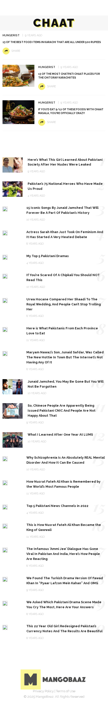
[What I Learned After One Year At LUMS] (13, 439)
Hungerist (11, 35)
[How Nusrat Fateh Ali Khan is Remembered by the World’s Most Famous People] (5, 482)
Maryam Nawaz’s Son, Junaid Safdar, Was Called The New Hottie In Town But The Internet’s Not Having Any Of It (65, 357)
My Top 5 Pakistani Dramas (47, 256)
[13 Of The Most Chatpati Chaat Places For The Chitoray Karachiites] (18, 75)
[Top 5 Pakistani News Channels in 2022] (5, 506)
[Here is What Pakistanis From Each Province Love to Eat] (5, 329)
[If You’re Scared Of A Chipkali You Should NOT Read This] (5, 276)
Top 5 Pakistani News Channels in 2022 (57, 506)
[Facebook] (37, 698)
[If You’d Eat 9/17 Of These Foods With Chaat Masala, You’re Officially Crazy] (18, 112)
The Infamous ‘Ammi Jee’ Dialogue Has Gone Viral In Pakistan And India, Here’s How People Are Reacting (63, 554)
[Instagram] (59, 698)
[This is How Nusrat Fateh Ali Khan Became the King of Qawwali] (5, 525)
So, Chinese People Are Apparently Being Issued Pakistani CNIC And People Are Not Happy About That (61, 410)
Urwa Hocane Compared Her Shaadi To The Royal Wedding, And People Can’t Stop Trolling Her (63, 304)
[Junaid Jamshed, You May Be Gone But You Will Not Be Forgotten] (13, 386)
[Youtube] (70, 698)
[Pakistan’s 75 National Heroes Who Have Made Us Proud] (13, 188)
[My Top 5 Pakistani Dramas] (5, 257)
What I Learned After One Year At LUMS (60, 434)
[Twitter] (48, 698)
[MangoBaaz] (54, 679)
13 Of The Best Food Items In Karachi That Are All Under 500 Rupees (52, 42)
